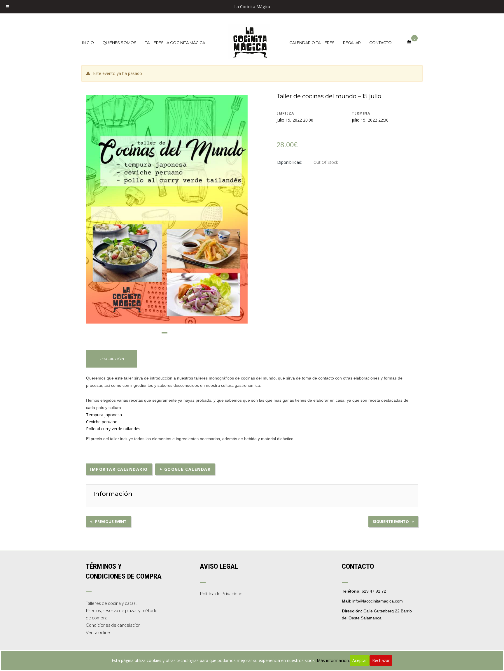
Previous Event (111, 521)
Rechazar (381, 660)
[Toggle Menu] (7, 6)
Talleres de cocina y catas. (111, 603)
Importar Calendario (119, 469)
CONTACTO (380, 42)
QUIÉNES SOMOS (119, 42)
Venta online (98, 632)
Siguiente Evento (391, 521)
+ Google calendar (185, 469)
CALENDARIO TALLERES (312, 42)
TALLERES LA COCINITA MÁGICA (175, 42)
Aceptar (359, 660)
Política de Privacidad (221, 593)
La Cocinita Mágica (252, 6)
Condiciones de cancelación (113, 625)
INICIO (88, 42)
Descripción (111, 358)
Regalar (352, 42)
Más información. (333, 660)
